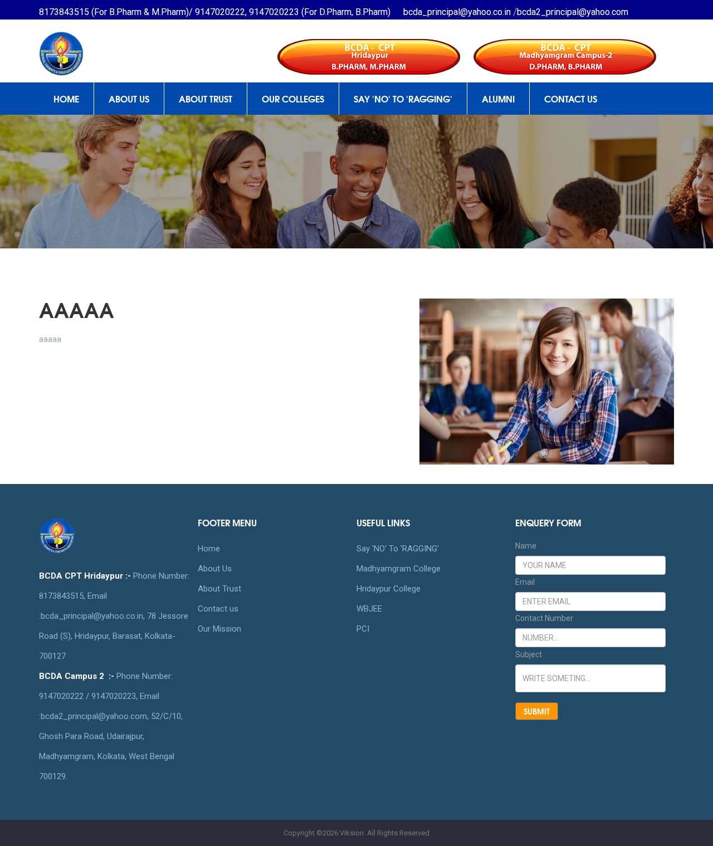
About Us (215, 569)
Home (66, 98)
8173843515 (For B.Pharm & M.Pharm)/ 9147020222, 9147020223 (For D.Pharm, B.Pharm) (214, 12)
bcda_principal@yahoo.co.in (458, 12)
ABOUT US (129, 98)
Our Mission (219, 629)
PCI (362, 629)
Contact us (218, 609)
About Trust (219, 589)
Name (525, 545)
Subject (528, 654)
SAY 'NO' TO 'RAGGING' (403, 98)
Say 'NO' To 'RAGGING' (397, 549)
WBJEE (369, 609)
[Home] (112, 44)
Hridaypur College (388, 589)
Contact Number (544, 618)
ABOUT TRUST (205, 98)
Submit (537, 711)
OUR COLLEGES (293, 98)
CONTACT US (570, 98)
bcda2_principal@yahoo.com (572, 12)
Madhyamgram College (398, 569)
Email (525, 582)
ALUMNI (498, 98)
